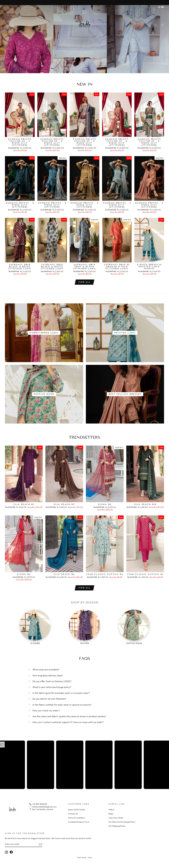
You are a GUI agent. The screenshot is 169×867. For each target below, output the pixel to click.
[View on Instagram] (24, 765)
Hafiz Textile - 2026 (84, 857)
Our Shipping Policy (117, 826)
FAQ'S (111, 809)
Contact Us (73, 814)
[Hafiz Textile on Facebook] (11, 852)
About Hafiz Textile (76, 809)
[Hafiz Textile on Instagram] (6, 852)
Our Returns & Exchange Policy (122, 822)
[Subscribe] (40, 844)
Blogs (111, 814)
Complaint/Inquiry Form (78, 822)
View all (84, 282)
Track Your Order (116, 818)
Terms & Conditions (76, 818)
